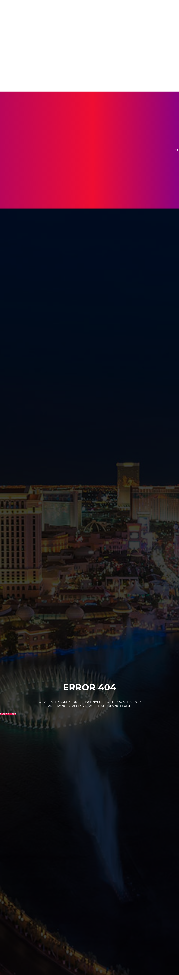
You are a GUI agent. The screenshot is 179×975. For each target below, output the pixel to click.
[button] (176, 150)
